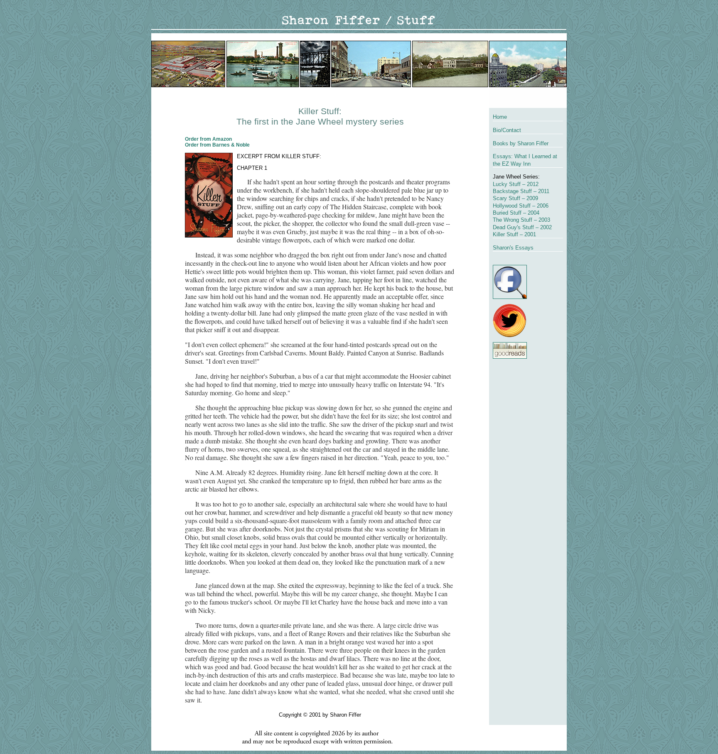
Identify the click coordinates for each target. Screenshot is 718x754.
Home (500, 117)
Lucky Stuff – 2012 (515, 184)
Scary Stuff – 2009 (515, 198)
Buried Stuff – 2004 (516, 213)
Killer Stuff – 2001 (514, 234)
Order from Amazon (208, 139)
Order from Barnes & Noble (217, 145)
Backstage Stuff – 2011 (521, 191)
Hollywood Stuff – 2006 (520, 206)
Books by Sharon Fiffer (520, 143)
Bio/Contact (507, 130)
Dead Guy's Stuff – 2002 (522, 227)
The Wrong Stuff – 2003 (521, 220)
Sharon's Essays (513, 248)
